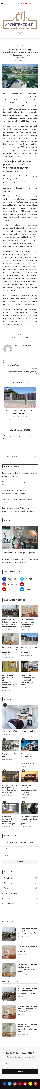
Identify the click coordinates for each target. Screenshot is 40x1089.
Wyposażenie (21, 903)
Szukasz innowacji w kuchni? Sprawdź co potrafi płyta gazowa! (29, 820)
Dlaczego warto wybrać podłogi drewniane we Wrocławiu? (27, 623)
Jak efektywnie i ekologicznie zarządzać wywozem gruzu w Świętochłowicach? (29, 758)
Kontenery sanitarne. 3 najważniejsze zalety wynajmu (8, 820)
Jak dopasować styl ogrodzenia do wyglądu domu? (20, 412)
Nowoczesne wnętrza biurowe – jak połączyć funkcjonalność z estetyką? (28, 680)
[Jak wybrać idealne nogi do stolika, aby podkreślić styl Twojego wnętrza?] (10, 639)
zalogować (15, 436)
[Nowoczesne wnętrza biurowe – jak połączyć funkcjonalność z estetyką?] (29, 666)
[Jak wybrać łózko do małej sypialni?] (20, 716)
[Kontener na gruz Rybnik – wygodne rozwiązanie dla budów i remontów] (10, 611)
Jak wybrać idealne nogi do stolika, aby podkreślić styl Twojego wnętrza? (10, 651)
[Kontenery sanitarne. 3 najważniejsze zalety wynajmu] (10, 808)
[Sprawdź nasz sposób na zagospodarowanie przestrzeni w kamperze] (29, 776)
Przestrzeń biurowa (21, 893)
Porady (21, 888)
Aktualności (20, 46)
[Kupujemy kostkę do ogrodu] (10, 745)
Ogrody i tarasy (21, 883)
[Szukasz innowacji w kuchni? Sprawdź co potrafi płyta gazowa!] (29, 808)
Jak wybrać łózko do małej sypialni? (19, 731)
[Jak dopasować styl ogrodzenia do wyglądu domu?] (20, 397)
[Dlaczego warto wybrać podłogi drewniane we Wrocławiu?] (29, 611)
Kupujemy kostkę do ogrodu (10, 755)
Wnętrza (21, 898)
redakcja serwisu (21, 58)
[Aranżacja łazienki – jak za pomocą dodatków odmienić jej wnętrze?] (10, 776)
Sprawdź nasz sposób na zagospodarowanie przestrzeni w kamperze (29, 790)
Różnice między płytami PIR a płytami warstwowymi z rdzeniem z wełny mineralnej (9, 681)
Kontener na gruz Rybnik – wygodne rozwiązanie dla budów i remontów (10, 623)
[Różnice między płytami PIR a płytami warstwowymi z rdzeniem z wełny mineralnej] (10, 666)
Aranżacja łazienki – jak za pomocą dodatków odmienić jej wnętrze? (10, 788)
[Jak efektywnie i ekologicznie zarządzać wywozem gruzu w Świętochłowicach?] (29, 745)
